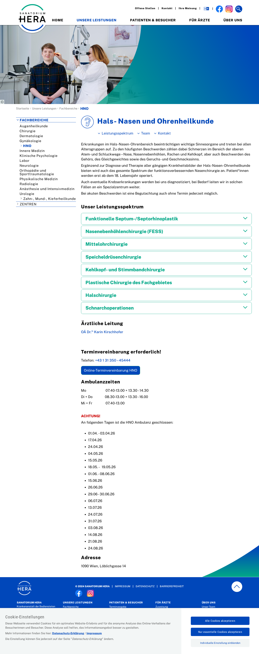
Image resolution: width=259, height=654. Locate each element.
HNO (27, 146)
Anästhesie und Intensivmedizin (47, 189)
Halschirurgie (100, 295)
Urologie (27, 194)
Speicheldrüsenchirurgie (113, 257)
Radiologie (29, 184)
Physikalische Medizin (39, 179)
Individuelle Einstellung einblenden (220, 642)
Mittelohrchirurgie (106, 244)
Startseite (22, 108)
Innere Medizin (32, 151)
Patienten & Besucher (153, 20)
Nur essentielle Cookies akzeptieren (220, 632)
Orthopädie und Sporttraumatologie (37, 172)
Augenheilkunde (34, 126)
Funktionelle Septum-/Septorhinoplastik (131, 218)
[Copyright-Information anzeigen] (2, 102)
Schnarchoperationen (109, 308)
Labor (24, 161)
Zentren (28, 204)
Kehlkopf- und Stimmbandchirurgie (125, 269)
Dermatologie (31, 136)
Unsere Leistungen (96, 20)
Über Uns (232, 20)
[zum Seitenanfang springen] (237, 586)
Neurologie (29, 165)
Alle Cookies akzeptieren (220, 620)
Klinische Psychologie (39, 156)
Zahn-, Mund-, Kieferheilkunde (49, 199)
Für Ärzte (199, 20)
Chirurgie (28, 131)
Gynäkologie (30, 141)
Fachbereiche (68, 108)
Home (57, 20)
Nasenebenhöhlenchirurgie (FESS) (124, 231)
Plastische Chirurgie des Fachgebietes (128, 282)
